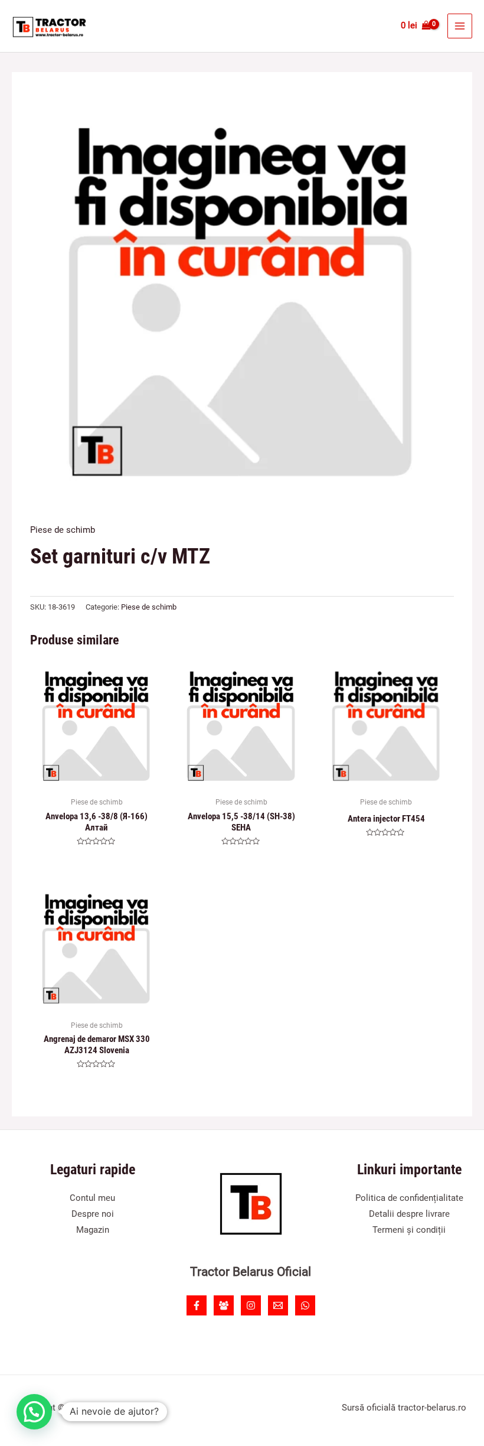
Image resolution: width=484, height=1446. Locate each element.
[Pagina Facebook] (197, 1305)
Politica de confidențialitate (409, 1198)
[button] (34, 1411)
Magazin (92, 1229)
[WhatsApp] (305, 1305)
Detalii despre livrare (409, 1214)
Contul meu (92, 1198)
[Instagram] (251, 1305)
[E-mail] (278, 1305)
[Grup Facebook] (224, 1305)
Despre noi (92, 1214)
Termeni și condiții (409, 1229)
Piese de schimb (62, 530)
